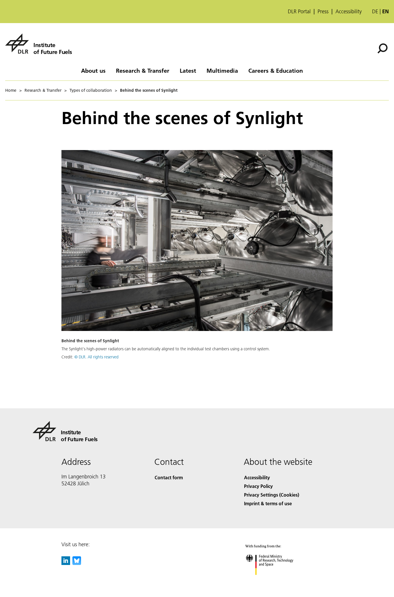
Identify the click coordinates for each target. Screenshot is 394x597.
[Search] (383, 48)
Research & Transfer (142, 70)
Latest (188, 70)
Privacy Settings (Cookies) (271, 495)
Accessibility (348, 11)
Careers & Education (275, 70)
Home (10, 90)
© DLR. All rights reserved (96, 357)
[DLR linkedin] (65, 563)
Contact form (169, 477)
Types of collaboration (91, 90)
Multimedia (222, 70)
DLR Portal (299, 11)
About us (93, 70)
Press (323, 11)
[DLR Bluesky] (76, 563)
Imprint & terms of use (268, 503)
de (375, 11)
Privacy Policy (258, 486)
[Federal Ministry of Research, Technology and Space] (277, 580)
